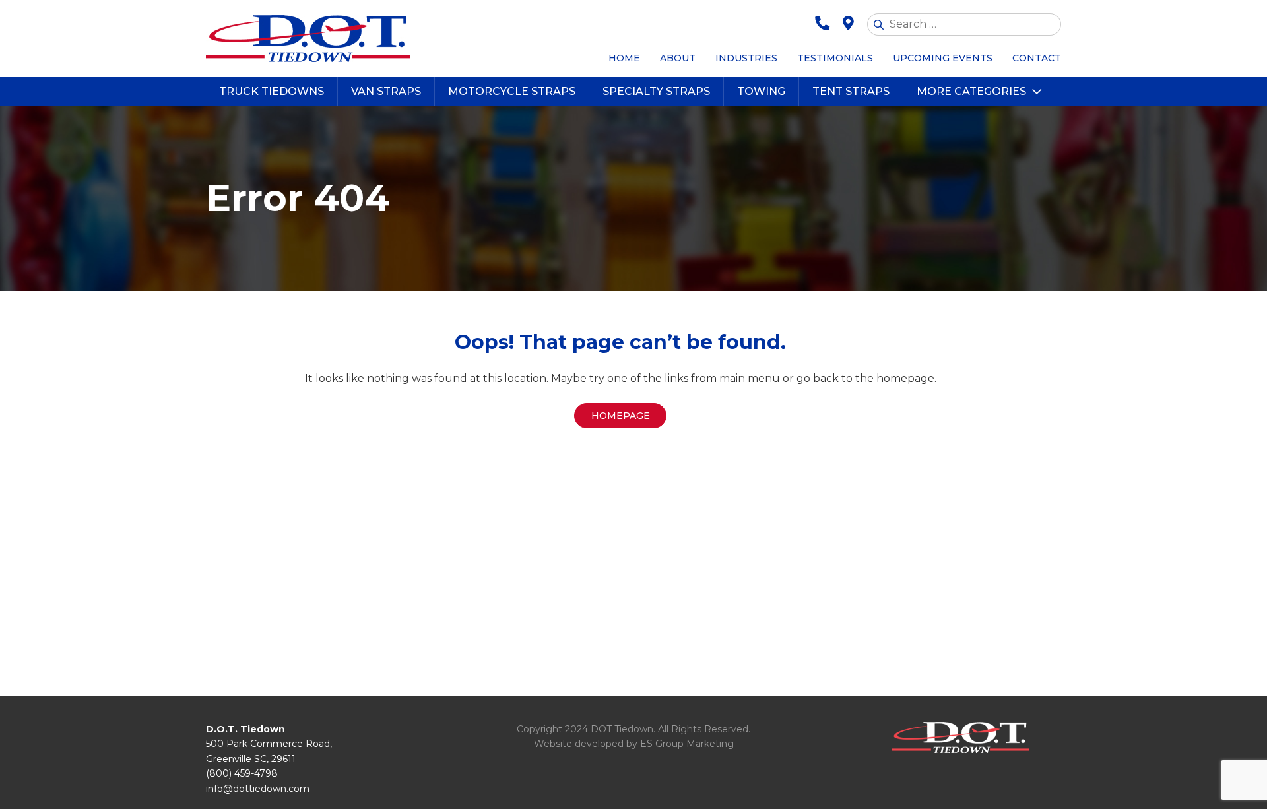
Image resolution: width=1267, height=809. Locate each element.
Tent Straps (851, 91)
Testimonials (835, 58)
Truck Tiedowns (271, 91)
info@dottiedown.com (257, 788)
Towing (761, 91)
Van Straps (386, 91)
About (678, 58)
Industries (746, 58)
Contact (1036, 58)
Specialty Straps (656, 91)
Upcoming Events (942, 58)
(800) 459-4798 (242, 773)
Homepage (620, 416)
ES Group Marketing (687, 744)
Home (624, 58)
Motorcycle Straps (511, 91)
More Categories (971, 91)
